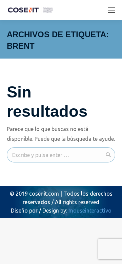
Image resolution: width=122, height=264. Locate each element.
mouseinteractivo (89, 210)
